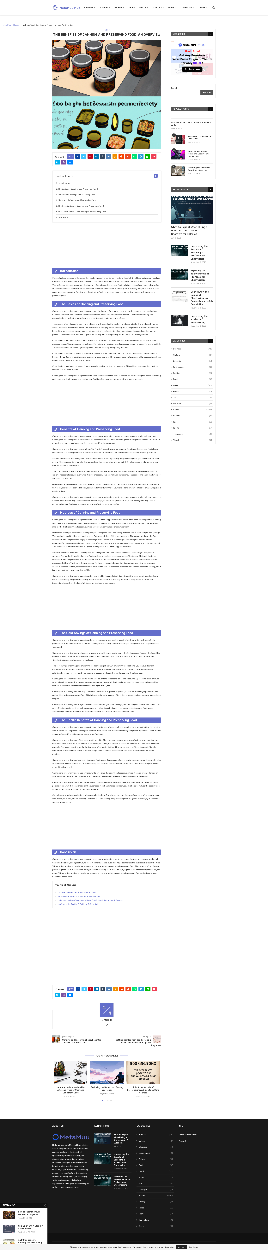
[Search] (213, 7)
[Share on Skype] (57, 162)
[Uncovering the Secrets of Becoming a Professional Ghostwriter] (179, 250)
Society (192, 415)
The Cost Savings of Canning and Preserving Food (81, 206)
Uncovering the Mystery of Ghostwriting (199, 319)
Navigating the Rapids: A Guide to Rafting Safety (79, 904)
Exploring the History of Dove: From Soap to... (199, 169)
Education (192, 361)
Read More (193, 1247)
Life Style (157, 8)
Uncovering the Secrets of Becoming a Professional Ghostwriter (199, 252)
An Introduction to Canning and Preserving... (30, 1241)
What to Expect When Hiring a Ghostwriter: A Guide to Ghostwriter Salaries (189, 231)
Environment (192, 367)
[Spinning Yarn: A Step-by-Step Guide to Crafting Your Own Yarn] (9, 1229)
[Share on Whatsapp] (134, 156)
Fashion (118, 8)
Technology (186, 8)
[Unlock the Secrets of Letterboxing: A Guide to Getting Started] (143, 1072)
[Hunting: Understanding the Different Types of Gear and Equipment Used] (70, 1072)
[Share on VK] (108, 156)
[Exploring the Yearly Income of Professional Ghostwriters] (179, 274)
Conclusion (63, 217)
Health (142, 8)
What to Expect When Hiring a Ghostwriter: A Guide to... (121, 1138)
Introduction (64, 183)
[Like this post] (71, 156)
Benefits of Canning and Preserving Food (76, 194)
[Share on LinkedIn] (96, 156)
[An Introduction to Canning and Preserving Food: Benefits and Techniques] (9, 1243)
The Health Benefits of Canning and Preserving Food (82, 211)
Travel (201, 8)
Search (174, 88)
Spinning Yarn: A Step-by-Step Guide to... (31, 1227)
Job (192, 397)
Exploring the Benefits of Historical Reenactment (79, 896)
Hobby (171, 8)
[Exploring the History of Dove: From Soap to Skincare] (178, 171)
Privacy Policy (184, 1141)
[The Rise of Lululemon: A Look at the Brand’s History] (178, 139)
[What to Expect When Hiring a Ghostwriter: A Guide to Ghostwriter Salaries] (192, 210)
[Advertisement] (106, 244)
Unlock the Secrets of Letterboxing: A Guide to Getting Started (143, 1090)
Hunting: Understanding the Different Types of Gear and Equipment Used (70, 1090)
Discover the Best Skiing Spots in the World (77, 892)
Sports (192, 428)
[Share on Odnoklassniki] (115, 156)
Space (192, 422)
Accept (181, 1247)
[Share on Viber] (63, 162)
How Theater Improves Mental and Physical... (29, 1213)
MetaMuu (107, 1020)
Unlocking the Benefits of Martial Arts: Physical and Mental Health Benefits (90, 900)
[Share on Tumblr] (102, 156)
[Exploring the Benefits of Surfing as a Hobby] (107, 1072)
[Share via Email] (70, 162)
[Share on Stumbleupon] (128, 156)
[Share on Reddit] (121, 156)
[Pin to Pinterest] (90, 156)
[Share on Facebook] (77, 156)
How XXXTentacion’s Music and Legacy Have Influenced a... (198, 153)
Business (89, 8)
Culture (104, 8)
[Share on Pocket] (153, 156)
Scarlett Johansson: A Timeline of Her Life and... (191, 123)
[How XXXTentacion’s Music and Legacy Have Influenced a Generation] (178, 154)
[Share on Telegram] (140, 156)
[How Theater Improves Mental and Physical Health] (9, 1215)
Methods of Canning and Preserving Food (77, 200)
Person (192, 409)
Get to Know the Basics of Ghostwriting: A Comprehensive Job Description (202, 298)
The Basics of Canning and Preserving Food (78, 189)
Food (130, 8)
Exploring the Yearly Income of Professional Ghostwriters (200, 275)
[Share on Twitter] (83, 156)
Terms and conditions (188, 1134)
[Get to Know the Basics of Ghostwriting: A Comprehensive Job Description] (179, 296)
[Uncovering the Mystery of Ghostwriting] (179, 320)
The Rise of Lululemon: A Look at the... (199, 137)
